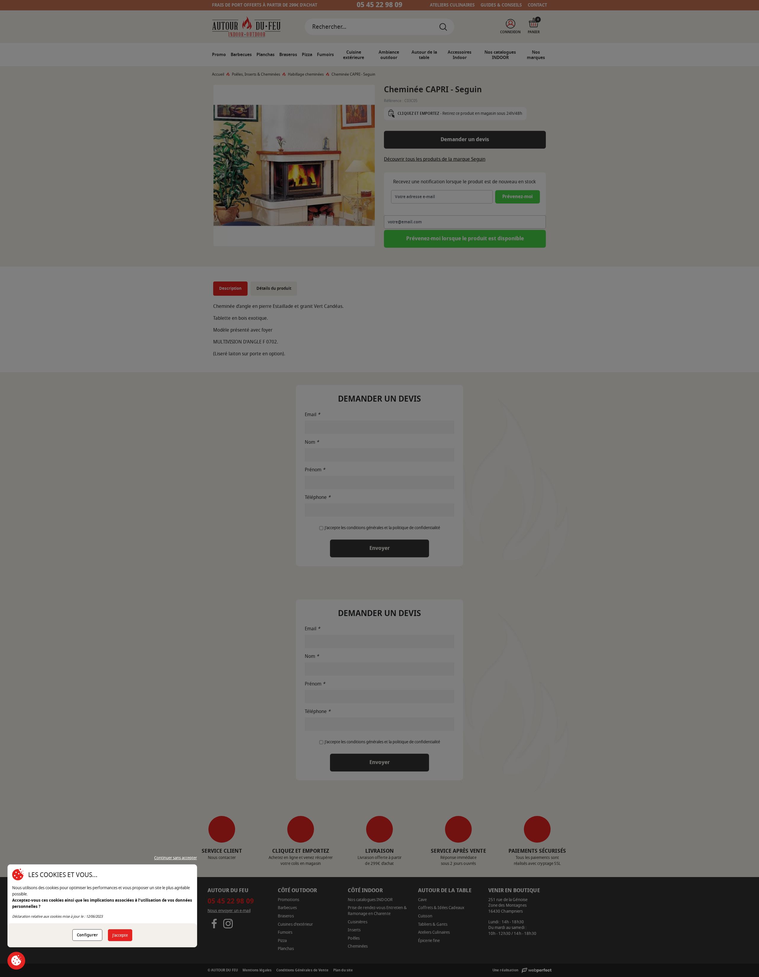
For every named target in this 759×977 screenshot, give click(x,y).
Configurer (87, 935)
